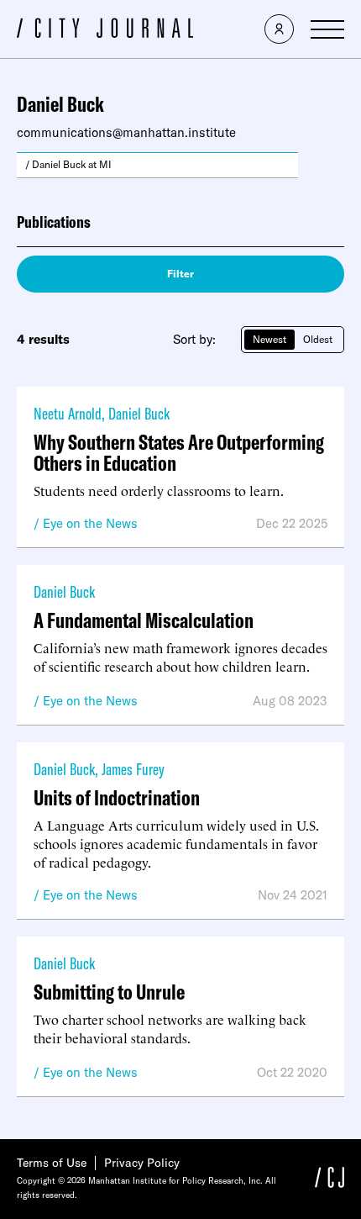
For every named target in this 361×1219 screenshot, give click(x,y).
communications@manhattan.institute (126, 132)
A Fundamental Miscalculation (144, 620)
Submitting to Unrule (109, 991)
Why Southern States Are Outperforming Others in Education (179, 452)
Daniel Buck (139, 413)
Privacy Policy (142, 1162)
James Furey (133, 768)
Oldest (317, 339)
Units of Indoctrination (117, 797)
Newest (269, 339)
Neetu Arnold (68, 413)
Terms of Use (51, 1162)
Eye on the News (90, 523)
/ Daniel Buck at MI (68, 164)
